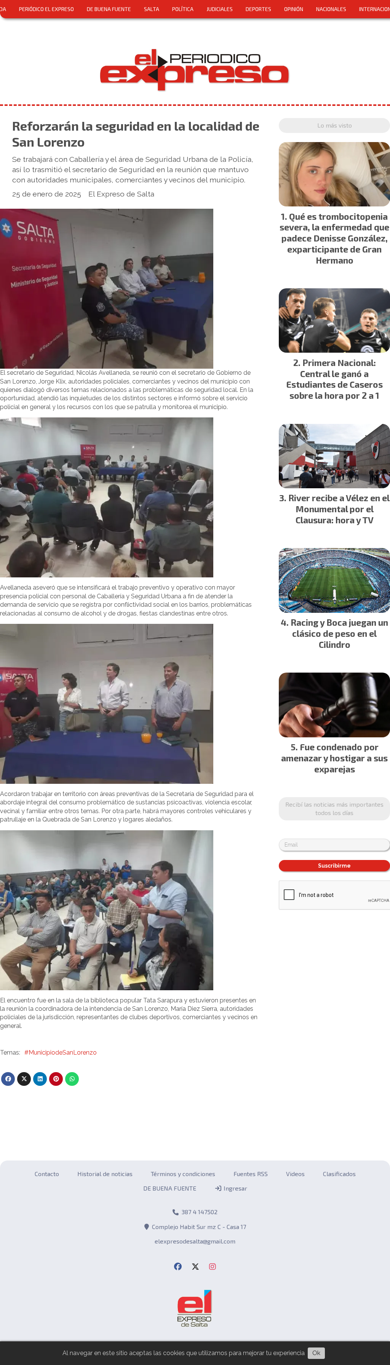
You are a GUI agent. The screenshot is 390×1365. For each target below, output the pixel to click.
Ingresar (234, 1188)
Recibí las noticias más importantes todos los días (334, 808)
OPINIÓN (293, 9)
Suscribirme (334, 866)
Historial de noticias (105, 1173)
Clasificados (339, 1173)
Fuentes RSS (250, 1173)
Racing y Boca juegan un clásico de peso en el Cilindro (339, 633)
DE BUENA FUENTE (109, 9)
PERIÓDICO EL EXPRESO (46, 9)
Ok (316, 1353)
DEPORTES (258, 9)
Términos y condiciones (183, 1173)
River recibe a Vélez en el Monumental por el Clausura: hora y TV (339, 508)
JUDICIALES (219, 9)
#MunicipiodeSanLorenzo (60, 1052)
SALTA (151, 9)
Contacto (47, 1173)
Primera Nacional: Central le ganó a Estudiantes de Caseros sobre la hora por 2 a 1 (334, 379)
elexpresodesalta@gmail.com (195, 1241)
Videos (295, 1173)
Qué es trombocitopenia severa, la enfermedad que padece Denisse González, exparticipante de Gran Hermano (334, 238)
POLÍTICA (182, 9)
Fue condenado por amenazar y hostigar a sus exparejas (334, 758)
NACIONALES (331, 9)
